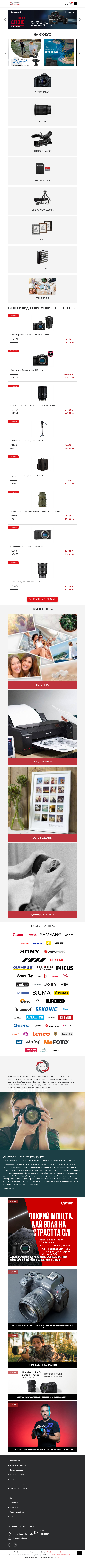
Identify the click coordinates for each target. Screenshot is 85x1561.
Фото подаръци (16, 1470)
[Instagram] (15, 1545)
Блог (11, 1498)
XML (11, 1516)
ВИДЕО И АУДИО (42, 151)
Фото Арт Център (18, 1465)
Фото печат (15, 1461)
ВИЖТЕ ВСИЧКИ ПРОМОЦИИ (42, 599)
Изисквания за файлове (19, 1484)
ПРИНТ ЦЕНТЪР (42, 298)
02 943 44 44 (44, 1531)
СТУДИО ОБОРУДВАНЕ (43, 210)
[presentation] (5, 19)
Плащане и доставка (18, 1488)
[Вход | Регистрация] (67, 3)
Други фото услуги (17, 1474)
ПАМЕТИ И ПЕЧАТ (42, 180)
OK (79, 1552)
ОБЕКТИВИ (42, 122)
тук (58, 1557)
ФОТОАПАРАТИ (42, 92)
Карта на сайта (17, 1512)
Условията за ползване (55, 1552)
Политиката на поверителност (58, 1555)
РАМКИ (42, 239)
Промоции (14, 1479)
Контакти (14, 1507)
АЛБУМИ (42, 269)
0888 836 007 (44, 1534)
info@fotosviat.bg (20, 1538)
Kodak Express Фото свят (23, 1534)
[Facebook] (10, 1545)
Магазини (14, 1503)
